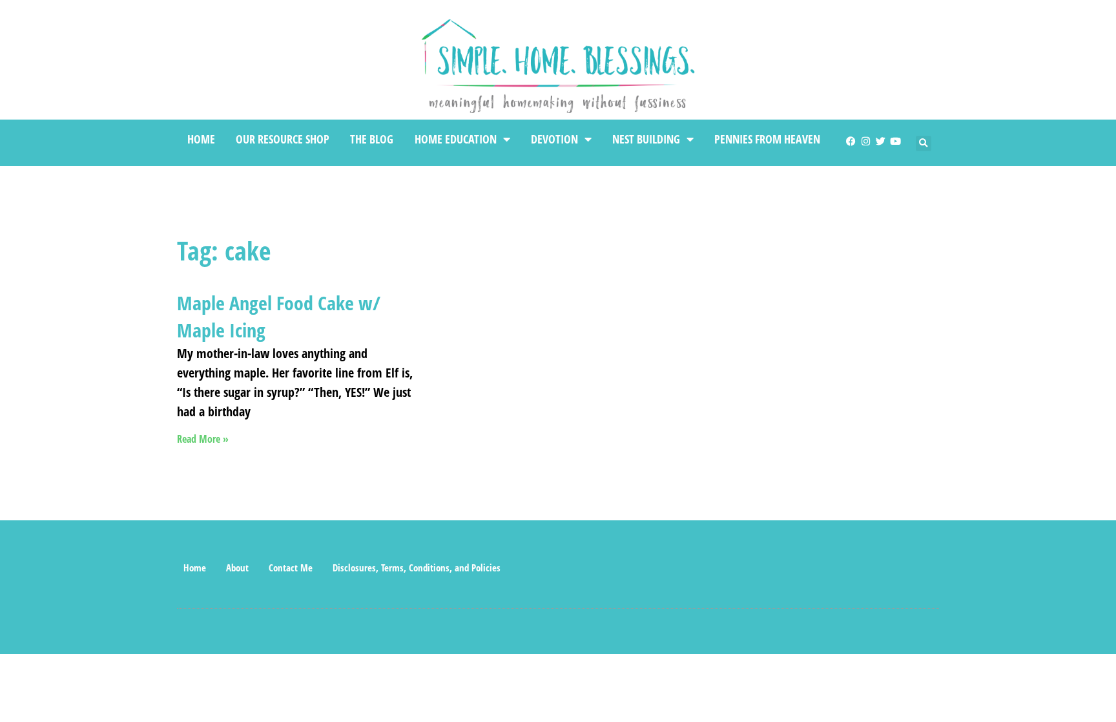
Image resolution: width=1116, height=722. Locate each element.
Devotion (554, 139)
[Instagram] (865, 141)
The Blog (371, 139)
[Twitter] (880, 141)
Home (201, 139)
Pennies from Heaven (767, 139)
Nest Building (646, 139)
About (237, 567)
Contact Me (291, 567)
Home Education (456, 139)
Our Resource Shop (282, 139)
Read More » (203, 439)
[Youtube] (895, 141)
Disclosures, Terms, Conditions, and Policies (417, 567)
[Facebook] (851, 141)
